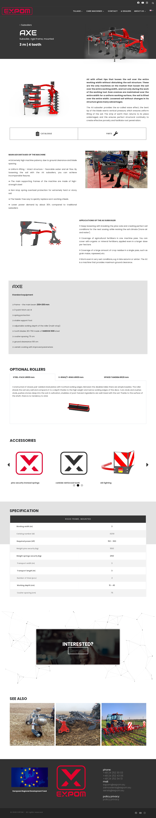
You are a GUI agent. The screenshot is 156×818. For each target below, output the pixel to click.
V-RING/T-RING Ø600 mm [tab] (70, 377)
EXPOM (20, 812)
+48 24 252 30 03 (113, 772)
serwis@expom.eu (113, 790)
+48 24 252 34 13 (112, 778)
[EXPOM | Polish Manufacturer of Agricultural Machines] (17, 11)
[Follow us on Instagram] (147, 2)
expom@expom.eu (114, 784)
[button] (8, 465)
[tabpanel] (78, 402)
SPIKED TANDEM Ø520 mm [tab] (116, 377)
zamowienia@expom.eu (117, 787)
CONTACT (78, 650)
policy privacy (111, 799)
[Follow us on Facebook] (138, 2)
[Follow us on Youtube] (142, 2)
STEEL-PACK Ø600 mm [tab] (23, 377)
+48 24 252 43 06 (113, 775)
